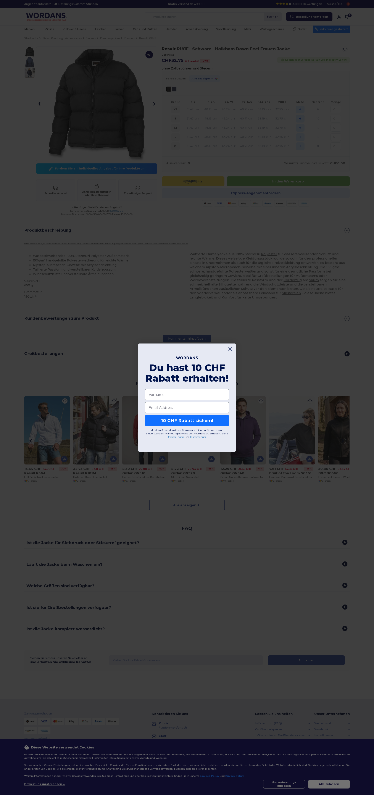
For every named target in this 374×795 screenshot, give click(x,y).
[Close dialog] (230, 349)
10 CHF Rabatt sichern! (187, 420)
